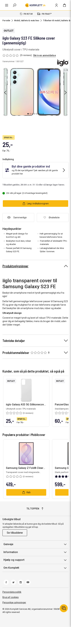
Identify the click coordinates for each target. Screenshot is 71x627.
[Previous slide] (5, 93)
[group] (35, 92)
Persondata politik (11, 592)
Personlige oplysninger (14, 602)
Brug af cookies (10, 597)
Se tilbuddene (15, 532)
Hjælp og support (13, 559)
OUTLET (9, 30)
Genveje (8, 544)
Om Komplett (11, 567)
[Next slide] (66, 93)
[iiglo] (63, 63)
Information (10, 552)
